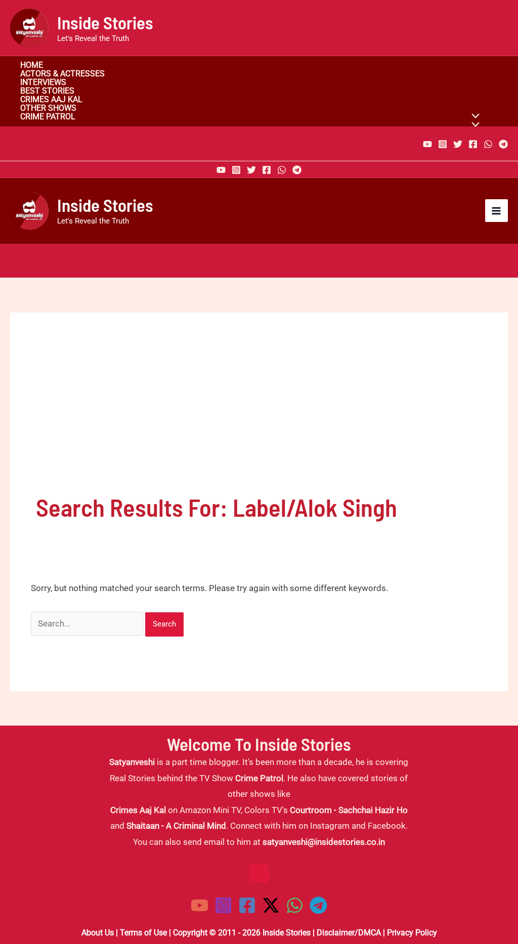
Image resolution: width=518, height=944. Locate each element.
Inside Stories (105, 22)
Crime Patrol (47, 117)
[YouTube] (427, 144)
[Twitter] (457, 144)
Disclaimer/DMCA (349, 932)
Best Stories (47, 91)
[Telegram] (503, 144)
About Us (97, 932)
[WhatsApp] (488, 144)
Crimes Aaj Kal (51, 100)
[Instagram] (442, 144)
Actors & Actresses (62, 74)
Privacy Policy (412, 932)
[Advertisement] (259, 414)
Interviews (43, 82)
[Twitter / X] (271, 905)
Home (31, 65)
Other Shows (48, 108)
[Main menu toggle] (496, 210)
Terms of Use (143, 932)
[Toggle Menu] (473, 125)
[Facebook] (473, 144)
